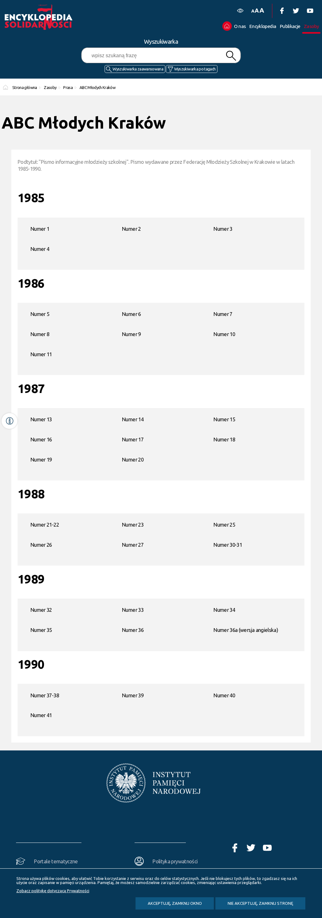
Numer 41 (41, 715)
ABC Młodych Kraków (97, 87)
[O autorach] (9, 421)
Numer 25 (224, 525)
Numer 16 (41, 439)
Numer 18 (224, 439)
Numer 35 (41, 630)
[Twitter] (296, 11)
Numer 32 (41, 610)
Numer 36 (132, 630)
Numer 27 (132, 545)
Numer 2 (131, 229)
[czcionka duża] (261, 10)
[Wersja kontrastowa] (240, 11)
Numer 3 (223, 229)
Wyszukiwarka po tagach (195, 69)
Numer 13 (41, 419)
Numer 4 (40, 249)
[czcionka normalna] (252, 11)
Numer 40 (224, 695)
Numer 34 (224, 610)
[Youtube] (310, 11)
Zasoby (50, 87)
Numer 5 (40, 314)
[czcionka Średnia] (256, 10)
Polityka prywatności (175, 861)
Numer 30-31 (228, 545)
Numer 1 (40, 229)
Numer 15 (224, 419)
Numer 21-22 (45, 525)
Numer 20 (132, 459)
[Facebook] (282, 11)
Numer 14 (132, 419)
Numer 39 (132, 695)
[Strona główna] (45, 17)
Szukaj (231, 55)
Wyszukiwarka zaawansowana (138, 69)
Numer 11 (41, 354)
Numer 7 (223, 314)
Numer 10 (224, 334)
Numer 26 (41, 545)
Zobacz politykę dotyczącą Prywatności (52, 890)
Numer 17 (132, 439)
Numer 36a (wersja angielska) (246, 630)
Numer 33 (132, 610)
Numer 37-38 (45, 695)
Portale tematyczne (56, 861)
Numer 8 (40, 334)
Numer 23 (132, 525)
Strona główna (24, 87)
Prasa (68, 87)
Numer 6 (131, 314)
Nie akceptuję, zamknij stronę (260, 903)
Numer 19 (41, 459)
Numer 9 (131, 334)
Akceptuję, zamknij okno (175, 903)
